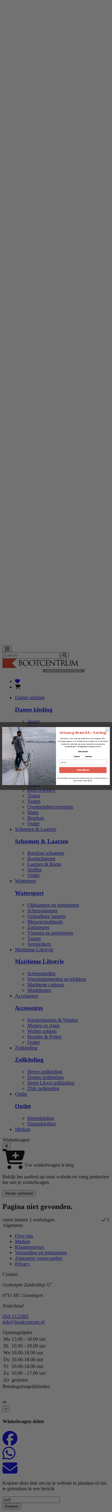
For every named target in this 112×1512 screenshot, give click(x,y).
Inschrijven (83, 770)
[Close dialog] (107, 730)
